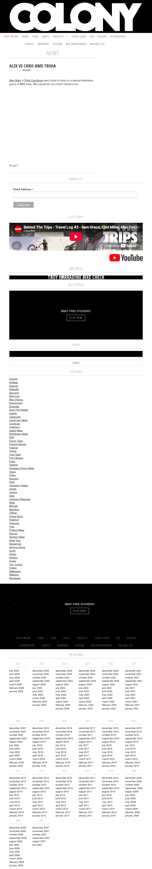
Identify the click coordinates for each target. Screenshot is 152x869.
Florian (12, 451)
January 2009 (132, 815)
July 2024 (60, 688)
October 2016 (109, 735)
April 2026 (14, 681)
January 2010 (109, 815)
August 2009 (131, 791)
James (12, 488)
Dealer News (16, 430)
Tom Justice (15, 564)
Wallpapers (15, 571)
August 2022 (108, 684)
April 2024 (61, 698)
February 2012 (63, 812)
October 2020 (16, 735)
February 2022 (109, 705)
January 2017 (85, 765)
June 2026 (14, 674)
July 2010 (107, 795)
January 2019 (39, 765)
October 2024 (63, 677)
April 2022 (107, 698)
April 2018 (61, 755)
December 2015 (133, 728)
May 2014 (14, 802)
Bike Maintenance (76, 44)
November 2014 (17, 781)
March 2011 (85, 808)
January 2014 (16, 815)
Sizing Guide (79, 36)
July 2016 (107, 745)
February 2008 (16, 862)
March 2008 (15, 858)
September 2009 (133, 788)
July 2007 (37, 844)
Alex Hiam (15, 80)
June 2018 (61, 748)
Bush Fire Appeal (18, 409)
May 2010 (107, 802)
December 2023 (87, 670)
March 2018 (62, 759)
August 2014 (15, 791)
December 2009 (133, 777)
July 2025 (37, 688)
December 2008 (17, 827)
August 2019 (39, 741)
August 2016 (108, 741)
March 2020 (15, 759)
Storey (12, 554)
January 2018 (62, 765)
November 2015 (133, 731)
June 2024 (61, 691)
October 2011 (86, 784)
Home (25, 36)
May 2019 (37, 752)
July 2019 (37, 745)
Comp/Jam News (18, 420)
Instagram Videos (18, 485)
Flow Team (15, 454)
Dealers (102, 36)
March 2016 (108, 759)
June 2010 (107, 798)
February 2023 (86, 705)
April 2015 (130, 755)
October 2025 (39, 677)
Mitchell (13, 506)
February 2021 (132, 705)
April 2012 (61, 805)
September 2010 (110, 788)
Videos (13, 567)
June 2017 (84, 748)
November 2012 (64, 781)
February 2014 (16, 812)
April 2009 (130, 805)
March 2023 (85, 701)
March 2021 (131, 701)
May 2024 (61, 694)
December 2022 (110, 670)
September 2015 (133, 738)
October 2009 (132, 784)
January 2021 (132, 708)
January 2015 (132, 765)
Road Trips (15, 540)
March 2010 (108, 808)
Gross (12, 475)
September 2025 (41, 681)
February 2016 (109, 762)
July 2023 (83, 688)
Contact (29, 44)
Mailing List (97, 44)
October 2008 (16, 834)
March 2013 (38, 808)
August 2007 (39, 841)
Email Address (23, 189)
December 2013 (40, 777)
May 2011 (84, 802)
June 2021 (130, 691)
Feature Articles (17, 444)
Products (58, 36)
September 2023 (87, 681)
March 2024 (62, 701)
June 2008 (14, 848)
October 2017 (86, 735)
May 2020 (14, 752)
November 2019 (40, 731)
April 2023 (84, 698)
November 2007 (40, 831)
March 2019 (38, 759)
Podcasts (14, 523)
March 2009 (131, 808)
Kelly (12, 495)
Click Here (76, 318)
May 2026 (14, 677)
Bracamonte (15, 403)
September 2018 (64, 738)
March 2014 (15, 808)
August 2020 (15, 741)
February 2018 (63, 762)
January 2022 (109, 708)
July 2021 (130, 688)
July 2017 (83, 745)
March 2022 (108, 701)
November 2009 (133, 781)
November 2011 (87, 781)
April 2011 (84, 805)
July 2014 (14, 795)
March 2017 (85, 759)
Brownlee (14, 406)
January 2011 (85, 815)
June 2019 (37, 748)
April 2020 (14, 755)
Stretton (13, 557)
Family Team (16, 441)
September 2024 (64, 681)
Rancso (13, 533)
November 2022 (110, 674)
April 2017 (84, 755)
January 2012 (62, 815)
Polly (12, 526)
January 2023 (85, 708)
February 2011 (86, 812)
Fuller (12, 461)
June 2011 (84, 798)
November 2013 (40, 781)
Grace (12, 471)
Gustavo (13, 478)
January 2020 (16, 765)
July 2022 (107, 688)
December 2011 (87, 777)
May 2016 (107, 752)
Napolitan (14, 509)
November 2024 (64, 674)
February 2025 (39, 701)
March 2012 (62, 808)
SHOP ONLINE (11, 36)
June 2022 (107, 691)
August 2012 (62, 791)
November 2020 (17, 731)
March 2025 (38, 698)
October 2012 (63, 784)
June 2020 (14, 748)
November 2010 (110, 781)
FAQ (92, 36)
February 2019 (39, 762)
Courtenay (14, 423)
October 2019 (39, 735)
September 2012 (64, 788)
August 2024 (62, 684)
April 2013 (37, 805)
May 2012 (61, 802)
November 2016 (110, 731)
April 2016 (107, 755)
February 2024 (63, 705)
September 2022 (110, 681)
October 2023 (86, 677)
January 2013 (39, 815)
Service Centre (17, 547)
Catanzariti (15, 416)
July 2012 (60, 795)
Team (35, 36)
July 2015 (130, 745)
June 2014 (14, 798)
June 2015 (130, 748)
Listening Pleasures (19, 499)
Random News (17, 537)
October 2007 (39, 834)
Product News (16, 530)
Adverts (13, 379)
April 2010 (107, 805)
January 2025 (39, 705)
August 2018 (62, 741)
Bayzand (14, 392)
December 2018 (64, 728)
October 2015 (132, 735)
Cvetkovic (14, 427)
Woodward (14, 578)
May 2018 (61, 752)
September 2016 (110, 738)
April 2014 (14, 805)
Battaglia (14, 389)
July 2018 (60, 745)
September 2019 (41, 738)
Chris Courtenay (33, 80)
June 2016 (107, 748)
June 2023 (84, 691)
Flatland (13, 447)
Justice (13, 492)
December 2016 (110, 728)
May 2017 (84, 752)
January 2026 (16, 691)
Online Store (16, 516)
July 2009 (130, 795)
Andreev (13, 382)
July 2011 (83, 795)
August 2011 (85, 791)
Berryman (14, 396)
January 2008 (16, 865)
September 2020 (18, 738)
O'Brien (13, 513)
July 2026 (14, 670)
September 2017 (87, 738)
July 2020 (14, 745)
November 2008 (17, 831)
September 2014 (18, 788)
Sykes (12, 561)
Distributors (117, 36)
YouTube (57, 44)
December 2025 (40, 670)
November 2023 (87, 674)
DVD (11, 437)
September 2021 (133, 681)
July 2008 (14, 844)
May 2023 (84, 694)
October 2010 (109, 784)
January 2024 (62, 708)
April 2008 (14, 855)
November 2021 (133, 674)
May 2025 (37, 694)
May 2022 (107, 694)
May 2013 (37, 802)
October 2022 (109, 677)
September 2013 (41, 788)
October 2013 (39, 784)
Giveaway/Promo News (21, 468)
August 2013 (39, 791)
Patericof (14, 519)
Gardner (13, 464)
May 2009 (130, 802)
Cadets (45, 36)
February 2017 (86, 762)
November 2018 (64, 731)
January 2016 (109, 765)
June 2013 (37, 798)
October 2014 (16, 784)
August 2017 (85, 741)
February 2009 (132, 812)
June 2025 (37, 691)
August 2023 (85, 684)
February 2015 (132, 762)
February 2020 (16, 762)
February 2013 (39, 812)
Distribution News (18, 434)
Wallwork (14, 574)
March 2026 (15, 684)
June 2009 (130, 798)
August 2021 (131, 684)
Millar (27, 69)
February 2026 (16, 688)
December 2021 (133, 670)
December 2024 (64, 670)
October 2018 (63, 735)
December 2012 (64, 777)
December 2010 (110, 777)
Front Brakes (16, 458)
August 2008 (15, 841)
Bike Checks (16, 399)
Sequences (15, 543)
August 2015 (131, 741)
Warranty (43, 44)
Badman (13, 386)
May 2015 (130, 752)
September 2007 (41, 838)
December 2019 (40, 728)
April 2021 (130, 698)
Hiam (12, 482)
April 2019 (37, 755)
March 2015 (131, 759)
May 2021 (130, 694)
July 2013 (37, 795)
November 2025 (40, 674)
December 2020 (17, 728)
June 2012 (61, 798)
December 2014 (17, 777)
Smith (12, 550)
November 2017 (87, 731)
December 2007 (40, 827)
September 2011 (87, 788)
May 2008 (14, 851)
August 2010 (108, 791)
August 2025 (39, 684)
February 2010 (109, 812)
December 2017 (87, 728)
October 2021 (132, 677)
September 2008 (18, 838)
